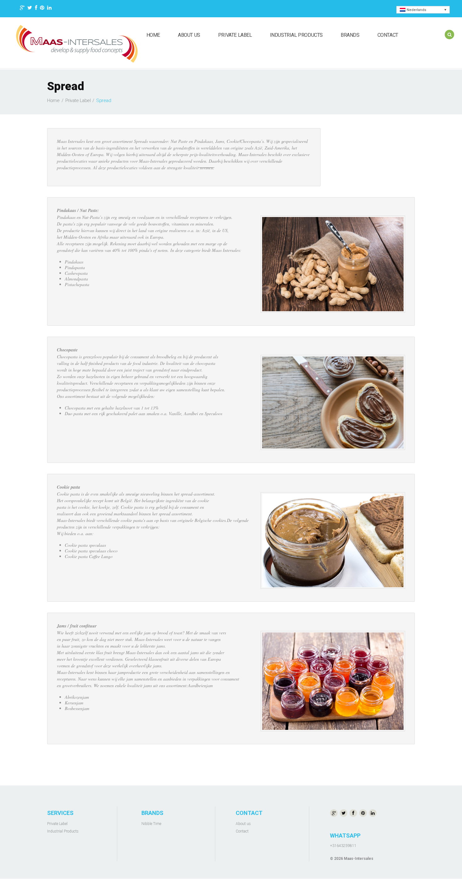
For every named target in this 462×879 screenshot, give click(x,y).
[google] (22, 8)
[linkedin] (49, 8)
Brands (350, 35)
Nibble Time (151, 824)
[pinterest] (42, 8)
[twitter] (29, 8)
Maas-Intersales (358, 858)
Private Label (235, 35)
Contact (387, 35)
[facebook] (36, 8)
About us (189, 35)
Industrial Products (296, 35)
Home (153, 35)
